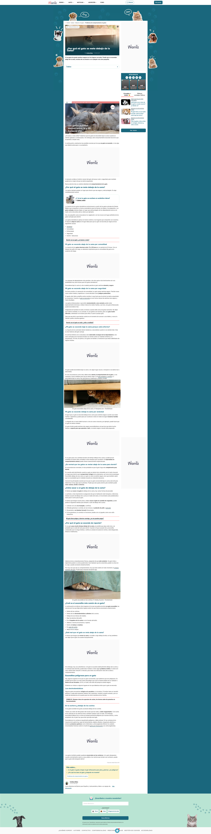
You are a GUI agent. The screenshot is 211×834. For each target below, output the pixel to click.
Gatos (72, 22)
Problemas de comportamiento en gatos (95, 22)
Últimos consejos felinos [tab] (139, 94)
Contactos (86, 830)
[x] (130, 77)
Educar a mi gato (79, 22)
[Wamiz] (52, 2)
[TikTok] (136, 77)
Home (68, 22)
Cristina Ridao (90, 53)
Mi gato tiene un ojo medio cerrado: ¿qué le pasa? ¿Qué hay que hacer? (138, 113)
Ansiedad (69, 226)
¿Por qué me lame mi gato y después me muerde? (83, 772)
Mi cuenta (158, 2)
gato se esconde (85, 298)
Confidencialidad (99, 830)
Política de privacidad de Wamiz (114, 822)
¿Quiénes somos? (65, 830)
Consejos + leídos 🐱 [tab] (127, 94)
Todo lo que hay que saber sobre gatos (137, 99)
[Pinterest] (140, 77)
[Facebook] (127, 77)
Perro (96, 811)
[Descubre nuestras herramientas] (117, 830)
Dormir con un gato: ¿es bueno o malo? (77, 240)
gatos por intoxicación (96, 726)
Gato (104, 811)
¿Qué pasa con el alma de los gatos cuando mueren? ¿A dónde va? (138, 104)
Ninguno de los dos (113, 811)
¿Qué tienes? (105, 808)
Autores (77, 830)
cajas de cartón (72, 627)
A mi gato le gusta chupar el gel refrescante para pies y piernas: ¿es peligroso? (93, 770)
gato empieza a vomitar (105, 376)
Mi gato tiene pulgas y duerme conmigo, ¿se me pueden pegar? (85, 518)
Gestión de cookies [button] (132, 830)
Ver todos (133, 130)
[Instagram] (133, 77)
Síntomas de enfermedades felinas (137, 109)
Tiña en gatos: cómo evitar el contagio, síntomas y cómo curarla (138, 122)
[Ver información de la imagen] (118, 27)
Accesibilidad (146, 830)
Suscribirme (105, 818)
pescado (108, 508)
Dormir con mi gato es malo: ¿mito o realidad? (79, 322)
